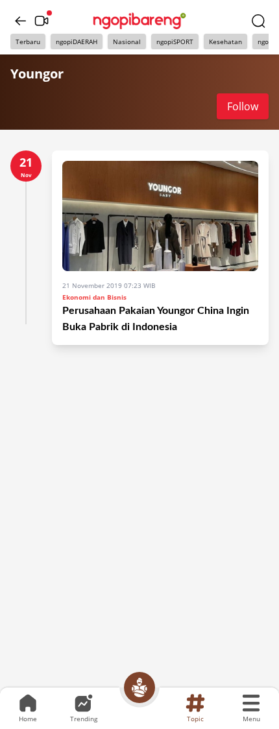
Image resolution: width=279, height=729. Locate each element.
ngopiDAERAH (76, 41)
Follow (242, 106)
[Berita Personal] (139, 687)
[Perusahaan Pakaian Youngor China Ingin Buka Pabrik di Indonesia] (160, 216)
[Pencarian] (258, 20)
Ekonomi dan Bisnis (94, 297)
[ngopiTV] (41, 20)
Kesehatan (225, 41)
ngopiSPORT (174, 41)
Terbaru (28, 41)
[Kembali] (20, 20)
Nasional (127, 41)
